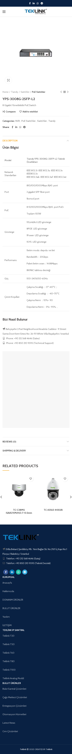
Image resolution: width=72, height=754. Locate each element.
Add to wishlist (30, 111)
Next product (67, 92)
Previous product (61, 92)
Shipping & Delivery (14, 450)
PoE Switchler (38, 92)
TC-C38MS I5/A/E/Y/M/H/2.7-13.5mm (19, 511)
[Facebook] (30, 3)
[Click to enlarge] (8, 80)
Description (10, 140)
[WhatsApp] (38, 3)
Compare (11, 111)
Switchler (25, 92)
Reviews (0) (9, 441)
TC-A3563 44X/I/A (53, 509)
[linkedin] (34, 3)
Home (6, 92)
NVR (17, 121)
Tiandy (14, 92)
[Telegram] (42, 3)
